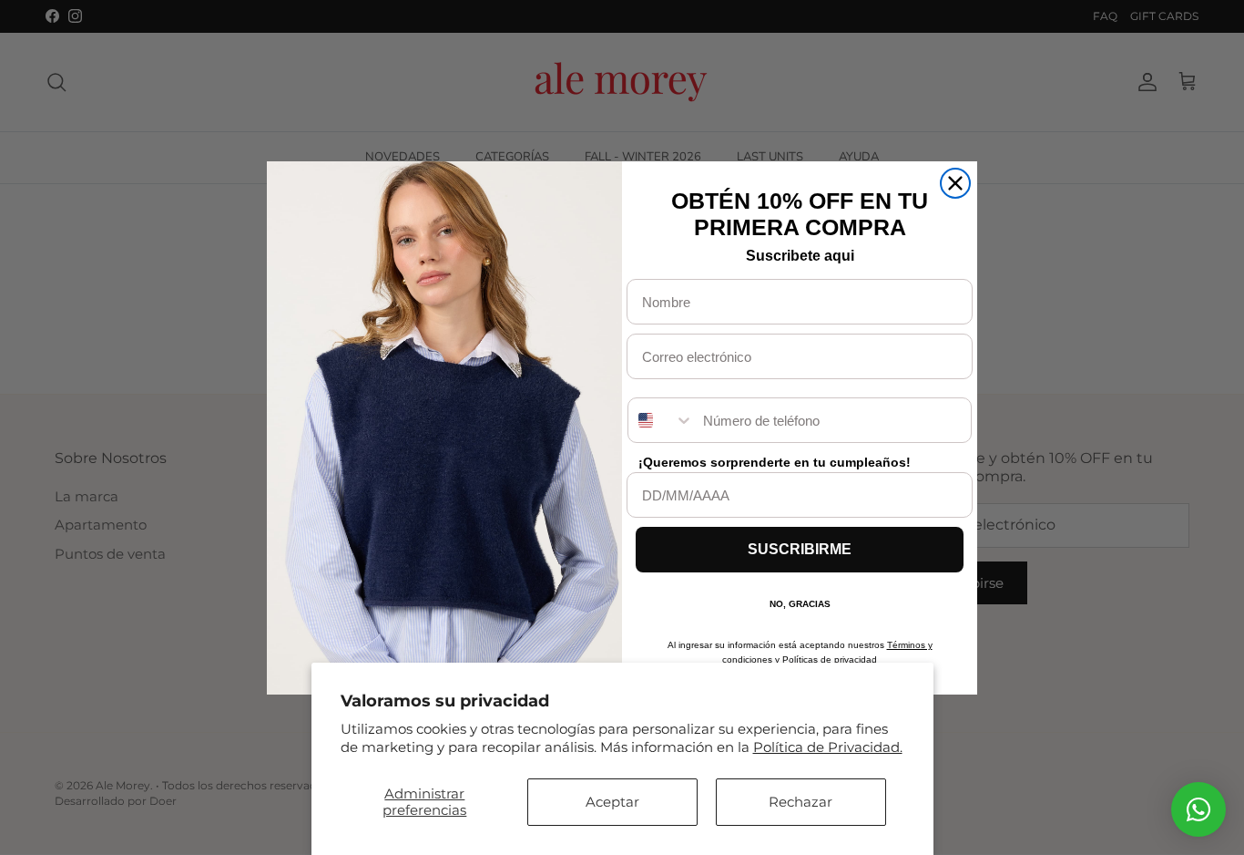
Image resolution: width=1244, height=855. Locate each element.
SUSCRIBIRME (799, 549)
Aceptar (612, 801)
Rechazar (800, 801)
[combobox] (661, 420)
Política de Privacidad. (827, 747)
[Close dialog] (955, 183)
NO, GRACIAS (800, 604)
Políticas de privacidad (829, 659)
